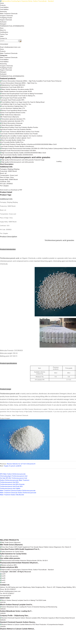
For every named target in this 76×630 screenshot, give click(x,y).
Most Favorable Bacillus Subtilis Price (11, 142)
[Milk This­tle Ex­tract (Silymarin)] (10, 542)
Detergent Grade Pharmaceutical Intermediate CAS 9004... (18, 150)
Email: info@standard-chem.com (10, 47)
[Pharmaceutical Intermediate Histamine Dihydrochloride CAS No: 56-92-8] (24, 560)
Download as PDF (16, 190)
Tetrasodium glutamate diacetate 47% (12, 121)
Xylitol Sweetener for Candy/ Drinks (13, 554)
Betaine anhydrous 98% (9, 567)
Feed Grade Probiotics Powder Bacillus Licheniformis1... (17, 146)
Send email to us (5, 190)
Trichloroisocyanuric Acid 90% (9, 482)
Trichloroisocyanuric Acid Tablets (10, 488)
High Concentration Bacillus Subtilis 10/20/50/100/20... (17, 155)
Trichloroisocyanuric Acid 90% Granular (12, 484)
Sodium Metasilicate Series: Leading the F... (16, 611)
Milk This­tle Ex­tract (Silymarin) (9, 117)
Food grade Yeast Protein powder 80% (12, 100)
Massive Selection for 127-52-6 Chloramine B (21, 464)
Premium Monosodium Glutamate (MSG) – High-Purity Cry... (19, 83)
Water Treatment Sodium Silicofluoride (12, 494)
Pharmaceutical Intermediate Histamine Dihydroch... (19, 563)
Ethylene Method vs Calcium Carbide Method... (17, 629)
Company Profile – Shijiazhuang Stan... (14, 615)
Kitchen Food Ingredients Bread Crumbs (12, 112)
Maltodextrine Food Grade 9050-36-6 (11, 87)
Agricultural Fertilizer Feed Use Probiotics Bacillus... (16, 129)
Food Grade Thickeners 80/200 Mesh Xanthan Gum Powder (19, 133)
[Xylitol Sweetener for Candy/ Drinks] (12, 551)
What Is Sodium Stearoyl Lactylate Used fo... (16, 604)
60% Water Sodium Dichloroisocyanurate (13, 474)
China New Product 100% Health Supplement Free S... (20, 549)
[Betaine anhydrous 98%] (8, 565)
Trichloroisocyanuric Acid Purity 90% (11, 486)
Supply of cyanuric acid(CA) (12, 466)
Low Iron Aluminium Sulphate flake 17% (12, 108)
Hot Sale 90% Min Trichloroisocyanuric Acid (13, 478)
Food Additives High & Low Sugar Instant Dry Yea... (16, 104)
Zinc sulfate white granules (10, 558)
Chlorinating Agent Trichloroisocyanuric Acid (13, 476)
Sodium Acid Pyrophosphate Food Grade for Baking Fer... (18, 95)
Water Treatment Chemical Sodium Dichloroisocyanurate (17, 490)
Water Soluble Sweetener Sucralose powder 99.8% (16, 91)
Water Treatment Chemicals (8, 53)
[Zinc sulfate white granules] (9, 556)
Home (2, 49)
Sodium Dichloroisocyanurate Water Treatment (14, 480)
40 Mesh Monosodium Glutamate (10, 125)
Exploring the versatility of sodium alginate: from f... (16, 138)
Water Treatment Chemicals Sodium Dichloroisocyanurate (18, 492)
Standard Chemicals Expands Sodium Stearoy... (18, 622)
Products (3, 51)
